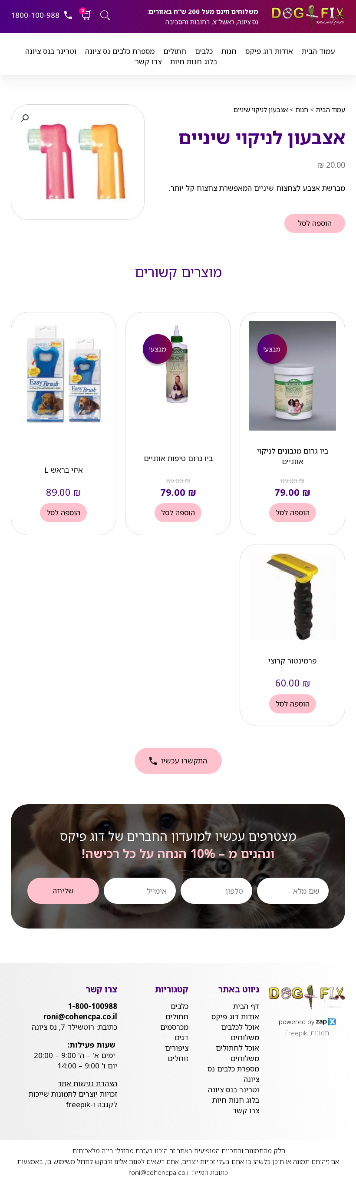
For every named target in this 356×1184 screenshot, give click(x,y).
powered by (296, 1021)
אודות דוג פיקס (269, 51)
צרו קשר (148, 61)
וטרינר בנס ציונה (50, 51)
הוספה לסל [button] (293, 512)
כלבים (204, 51)
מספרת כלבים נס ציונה (120, 51)
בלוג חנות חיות (193, 61)
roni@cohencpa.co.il (159, 1172)
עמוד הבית (318, 51)
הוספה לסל (315, 223)
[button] (25, 118)
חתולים (174, 51)
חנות (229, 51)
